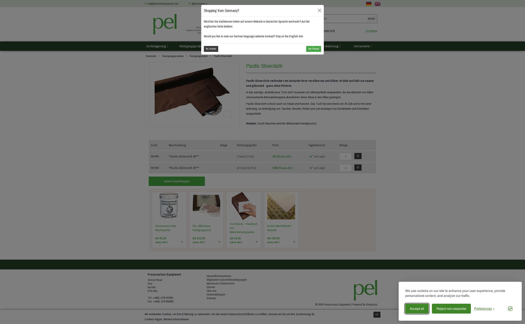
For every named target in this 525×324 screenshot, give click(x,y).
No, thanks (211, 49)
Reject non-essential (451, 308)
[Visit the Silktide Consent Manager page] (510, 309)
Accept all (417, 308)
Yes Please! (313, 49)
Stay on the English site (289, 36)
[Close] (320, 11)
